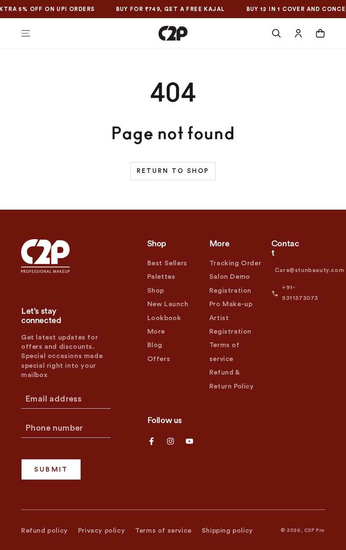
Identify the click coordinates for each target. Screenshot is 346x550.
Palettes (161, 276)
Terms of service (163, 530)
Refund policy (44, 530)
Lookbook (164, 318)
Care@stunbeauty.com (309, 270)
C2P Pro (314, 530)
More (156, 331)
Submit (51, 469)
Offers (158, 359)
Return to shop (173, 171)
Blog (154, 345)
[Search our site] (276, 33)
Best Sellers (167, 263)
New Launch (168, 304)
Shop (155, 290)
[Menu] (26, 33)
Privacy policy (101, 530)
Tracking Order (235, 263)
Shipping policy (227, 530)
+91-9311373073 (300, 293)
